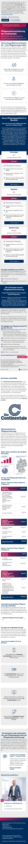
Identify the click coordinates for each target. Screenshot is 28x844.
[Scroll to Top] (25, 839)
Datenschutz (4, 11)
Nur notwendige (15, 20)
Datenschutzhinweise (13, 17)
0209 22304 (9, 806)
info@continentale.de (7, 838)
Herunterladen (21, 357)
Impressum (4, 17)
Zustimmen (5, 20)
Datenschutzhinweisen (7, 14)
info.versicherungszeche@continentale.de (12, 828)
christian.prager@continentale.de (14, 808)
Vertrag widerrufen (21, 841)
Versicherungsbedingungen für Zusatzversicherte (13, 355)
